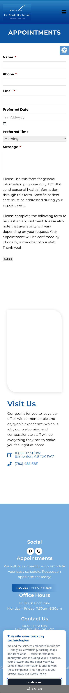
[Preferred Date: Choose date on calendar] (4, 123)
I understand (34, 682)
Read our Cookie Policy (32, 673)
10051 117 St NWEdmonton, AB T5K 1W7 (34, 454)
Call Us (36, 689)
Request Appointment (34, 587)
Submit (8, 258)
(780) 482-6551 (26, 463)
